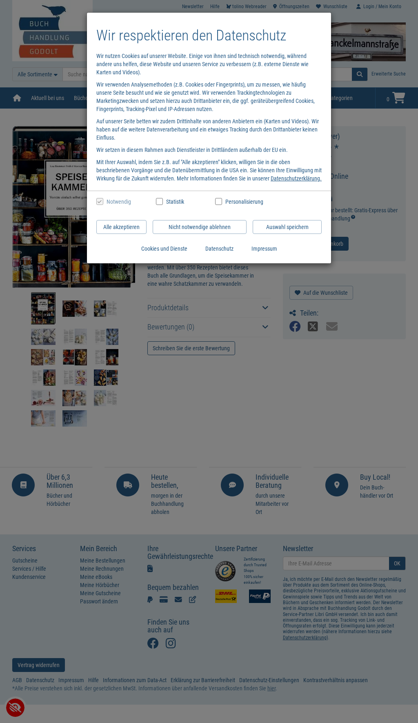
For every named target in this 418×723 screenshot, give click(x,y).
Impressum (264, 248)
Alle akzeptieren (121, 227)
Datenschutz (219, 248)
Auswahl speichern (287, 227)
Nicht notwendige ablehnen (200, 227)
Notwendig (119, 201)
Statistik (175, 201)
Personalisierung (243, 201)
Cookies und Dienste (164, 248)
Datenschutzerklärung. (296, 178)
